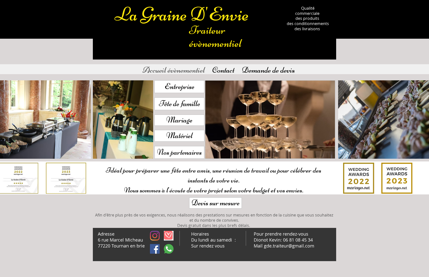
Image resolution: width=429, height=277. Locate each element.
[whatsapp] (169, 249)
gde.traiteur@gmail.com (289, 246)
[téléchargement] (169, 236)
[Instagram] (155, 236)
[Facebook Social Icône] (155, 249)
